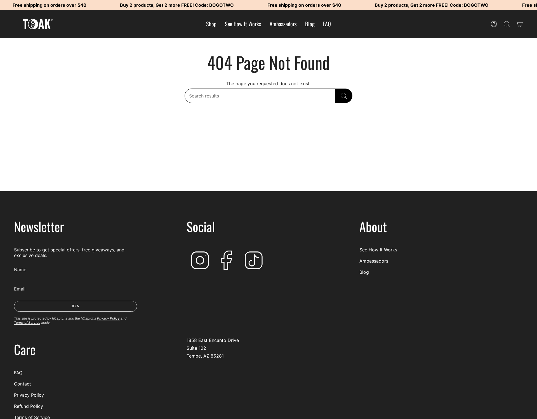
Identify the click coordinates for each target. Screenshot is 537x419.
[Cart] (519, 24)
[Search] (343, 96)
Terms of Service (27, 322)
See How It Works (378, 250)
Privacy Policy (108, 318)
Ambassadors (373, 261)
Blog (364, 272)
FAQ (18, 372)
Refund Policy (28, 406)
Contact (22, 384)
